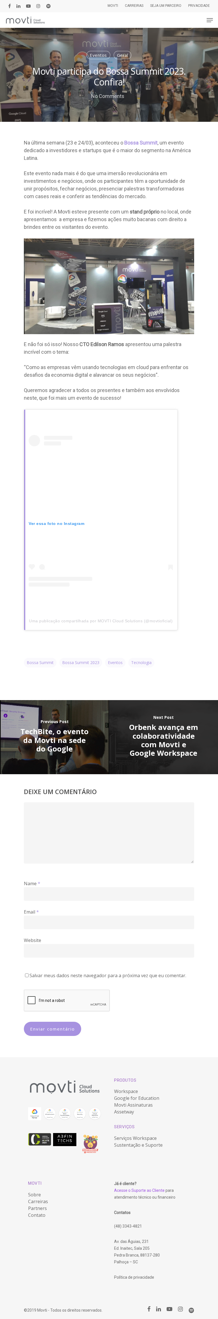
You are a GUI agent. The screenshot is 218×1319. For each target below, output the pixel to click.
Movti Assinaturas (133, 1105)
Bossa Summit (40, 662)
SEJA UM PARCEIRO (165, 6)
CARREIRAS (134, 6)
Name (32, 883)
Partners (37, 1208)
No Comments (107, 96)
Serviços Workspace (135, 1138)
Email (31, 912)
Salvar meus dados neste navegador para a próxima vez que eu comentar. (108, 975)
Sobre (34, 1195)
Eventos (98, 55)
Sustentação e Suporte (138, 1145)
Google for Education (136, 1098)
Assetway (124, 1112)
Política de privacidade (134, 1277)
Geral (122, 55)
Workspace (126, 1091)
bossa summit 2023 (80, 662)
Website (32, 940)
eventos (115, 662)
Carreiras (38, 1201)
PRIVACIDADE (199, 6)
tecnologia (141, 662)
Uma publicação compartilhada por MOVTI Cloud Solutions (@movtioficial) (101, 621)
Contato (36, 1215)
